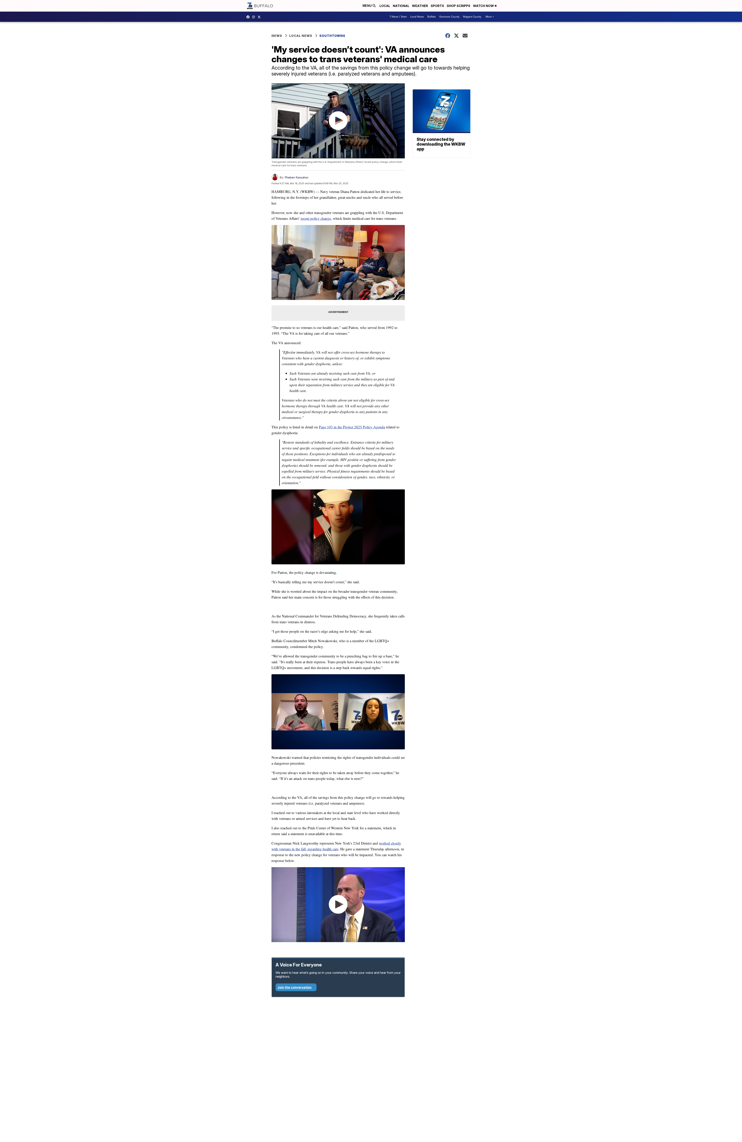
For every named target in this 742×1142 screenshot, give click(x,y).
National (401, 6)
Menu (367, 5)
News (276, 36)
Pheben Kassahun (296, 177)
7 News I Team (398, 17)
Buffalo (431, 17)
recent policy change (316, 218)
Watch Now (484, 6)
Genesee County (449, 17)
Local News (417, 17)
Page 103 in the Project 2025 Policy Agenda (352, 427)
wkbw (254, 17)
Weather (420, 6)
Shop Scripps (458, 6)
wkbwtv (248, 17)
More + (490, 17)
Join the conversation (294, 987)
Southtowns (332, 36)
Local (385, 6)
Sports (437, 6)
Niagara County (472, 17)
